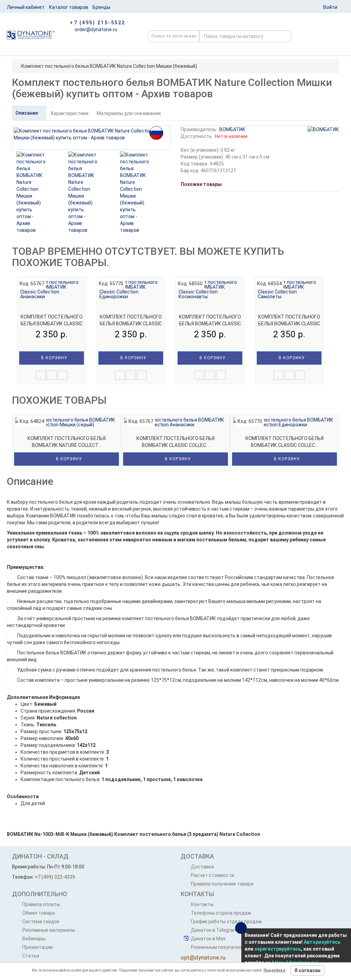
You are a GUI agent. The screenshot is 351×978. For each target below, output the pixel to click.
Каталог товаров (68, 7)
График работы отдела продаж (226, 921)
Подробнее (275, 970)
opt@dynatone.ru (203, 957)
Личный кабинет (26, 7)
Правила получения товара (222, 884)
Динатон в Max (208, 938)
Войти (330, 7)
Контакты (202, 904)
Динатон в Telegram (214, 930)
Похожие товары (201, 184)
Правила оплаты (41, 904)
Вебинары (33, 938)
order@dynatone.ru (95, 29)
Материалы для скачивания (129, 113)
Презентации (37, 947)
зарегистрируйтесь (277, 949)
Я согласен (307, 970)
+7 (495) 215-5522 (97, 22)
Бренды (101, 7)
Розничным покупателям (219, 947)
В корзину (53, 357)
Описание (27, 113)
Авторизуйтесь (322, 942)
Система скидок (40, 921)
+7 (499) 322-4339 (55, 877)
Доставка (202, 866)
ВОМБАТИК (232, 129)
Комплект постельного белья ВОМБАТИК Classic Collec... (52, 323)
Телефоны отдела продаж (221, 913)
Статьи (30, 955)
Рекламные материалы (48, 930)
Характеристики (69, 113)
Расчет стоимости (212, 875)
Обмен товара (38, 913)
